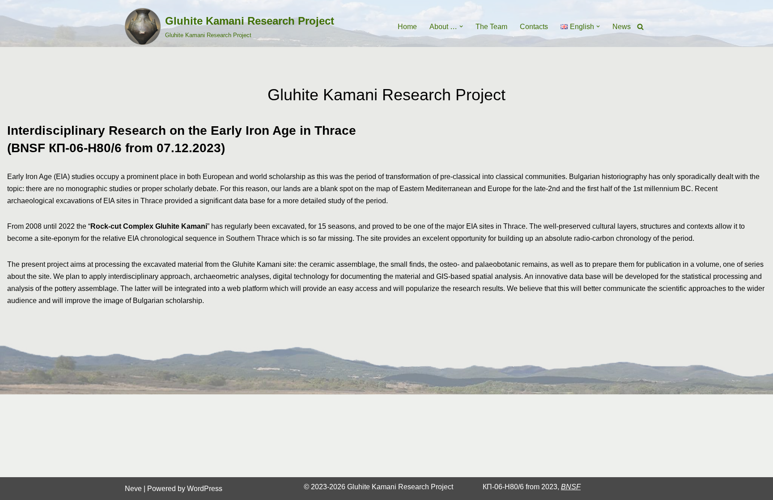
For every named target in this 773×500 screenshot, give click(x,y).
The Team (491, 26)
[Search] (640, 26)
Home (407, 26)
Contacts (534, 26)
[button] (461, 26)
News (621, 26)
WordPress (204, 488)
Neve (133, 488)
